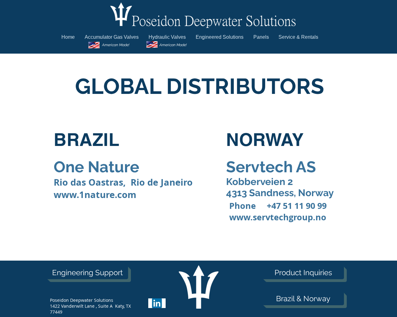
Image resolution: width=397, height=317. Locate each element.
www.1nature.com (95, 194)
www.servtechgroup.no (277, 217)
